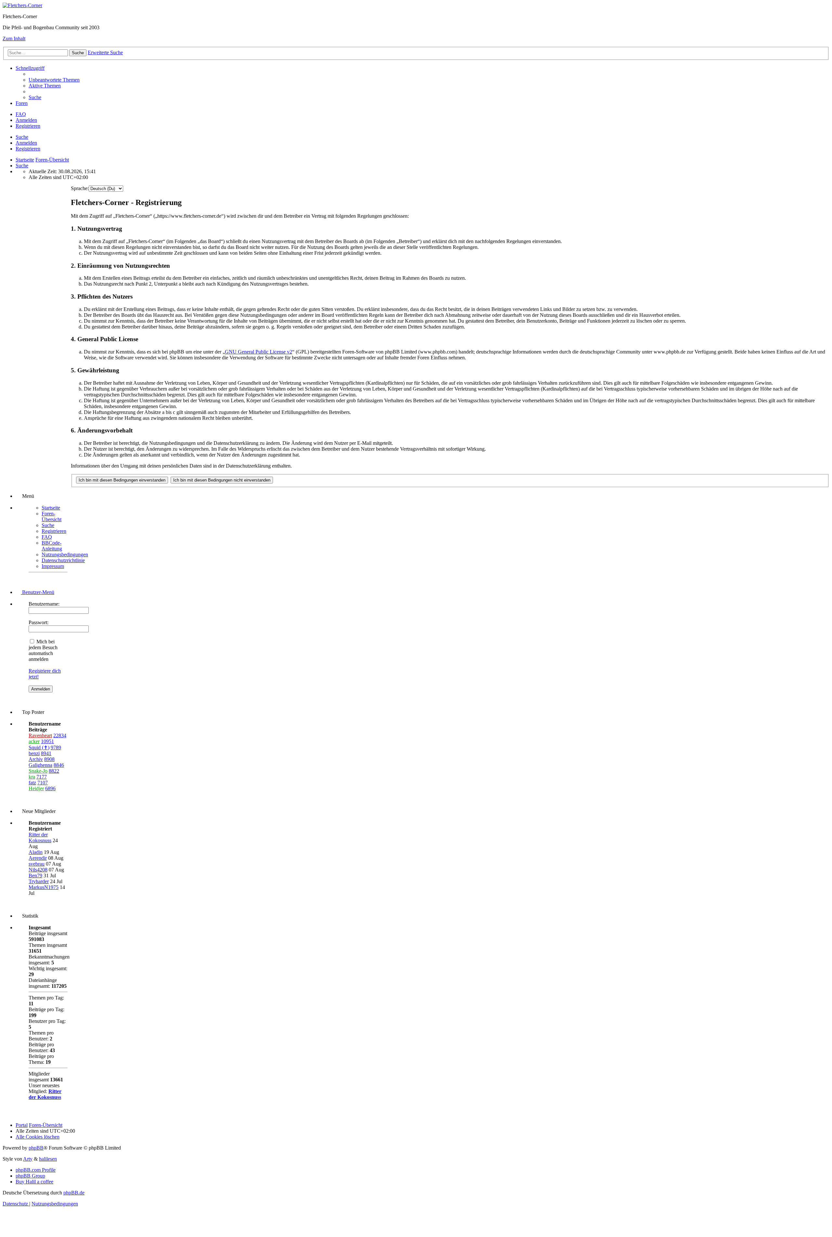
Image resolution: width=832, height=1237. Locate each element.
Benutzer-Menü (37, 592)
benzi (34, 753)
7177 (41, 777)
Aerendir (38, 858)
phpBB (36, 1148)
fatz (32, 782)
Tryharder (39, 881)
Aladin (36, 852)
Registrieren (28, 148)
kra (32, 777)
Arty (27, 1159)
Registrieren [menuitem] (28, 126)
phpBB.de (73, 1192)
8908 (49, 759)
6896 (50, 788)
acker (34, 741)
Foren (22, 103)
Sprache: (80, 188)
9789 (56, 747)
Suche (22, 137)
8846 (59, 765)
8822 (54, 771)
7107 (42, 782)
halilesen (48, 1159)
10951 (47, 741)
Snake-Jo (38, 771)
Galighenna (40, 765)
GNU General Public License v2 (258, 351)
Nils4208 (38, 869)
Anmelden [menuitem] (26, 120)
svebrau (37, 864)
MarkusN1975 (43, 887)
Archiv (36, 759)
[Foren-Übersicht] (22, 5)
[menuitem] (54, 80)
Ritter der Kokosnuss (40, 837)
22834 (59, 735)
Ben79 (35, 875)
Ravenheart (40, 735)
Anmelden (26, 143)
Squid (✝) (39, 747)
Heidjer (36, 788)
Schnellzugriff (30, 68)
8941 (46, 753)
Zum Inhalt (14, 38)
